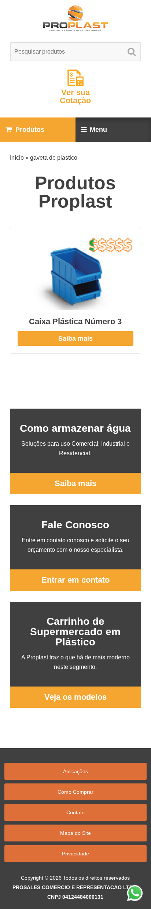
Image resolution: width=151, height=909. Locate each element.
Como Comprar (75, 792)
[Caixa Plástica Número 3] (75, 272)
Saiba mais (75, 338)
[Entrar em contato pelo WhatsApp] (135, 893)
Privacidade (75, 854)
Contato (75, 812)
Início (17, 158)
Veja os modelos (75, 697)
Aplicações (75, 771)
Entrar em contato (75, 579)
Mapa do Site (75, 833)
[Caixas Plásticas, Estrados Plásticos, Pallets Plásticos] (75, 18)
